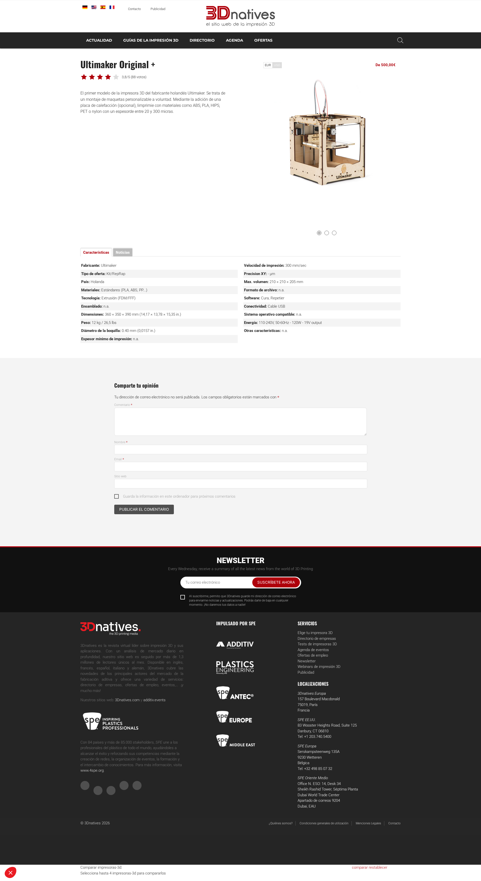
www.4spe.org (92, 770)
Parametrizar (57, 856)
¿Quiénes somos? (280, 823)
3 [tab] (334, 233)
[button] (11, 872)
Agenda (234, 40)
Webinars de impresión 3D (319, 666)
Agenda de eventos (313, 650)
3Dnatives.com (127, 700)
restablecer (378, 867)
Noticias (123, 252)
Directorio (202, 40)
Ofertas (263, 40)
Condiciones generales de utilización (324, 823)
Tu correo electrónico (202, 582)
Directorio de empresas (317, 638)
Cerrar (22, 856)
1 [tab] (319, 233)
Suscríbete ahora (276, 582)
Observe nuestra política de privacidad (36, 839)
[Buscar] (400, 40)
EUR (268, 65)
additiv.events (154, 700)
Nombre (121, 442)
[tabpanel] (327, 132)
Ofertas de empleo (313, 655)
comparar (360, 867)
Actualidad (99, 40)
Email (119, 459)
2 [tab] (326, 233)
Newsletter (307, 661)
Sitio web (120, 476)
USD (277, 65)
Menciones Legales (368, 823)
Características (96, 252)
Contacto (134, 9)
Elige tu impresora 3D (315, 633)
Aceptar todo (93, 856)
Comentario (123, 405)
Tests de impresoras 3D (317, 644)
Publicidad (158, 9)
